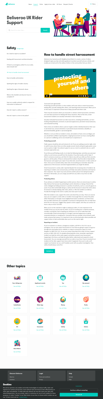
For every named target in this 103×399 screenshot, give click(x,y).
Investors (12, 379)
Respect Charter (68, 4)
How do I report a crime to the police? (18, 115)
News (30, 4)
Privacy (41, 379)
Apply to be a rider (49, 4)
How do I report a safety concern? (17, 110)
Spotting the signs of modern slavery (17, 83)
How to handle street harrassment (19, 72)
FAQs (70, 379)
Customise (79, 386)
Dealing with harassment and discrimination (19, 59)
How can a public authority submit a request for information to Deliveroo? (20, 103)
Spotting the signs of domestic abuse (17, 89)
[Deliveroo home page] (10, 4)
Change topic (20, 48)
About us (12, 377)
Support (35, 4)
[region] (51, 390)
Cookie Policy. (23, 397)
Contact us (49, 251)
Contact (71, 377)
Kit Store (59, 4)
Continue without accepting (78, 390)
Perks (41, 4)
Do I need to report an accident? (16, 53)
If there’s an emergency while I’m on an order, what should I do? (20, 66)
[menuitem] (30, 5)
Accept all (79, 394)
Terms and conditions (44, 377)
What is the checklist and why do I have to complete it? (19, 96)
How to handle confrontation (15, 78)
